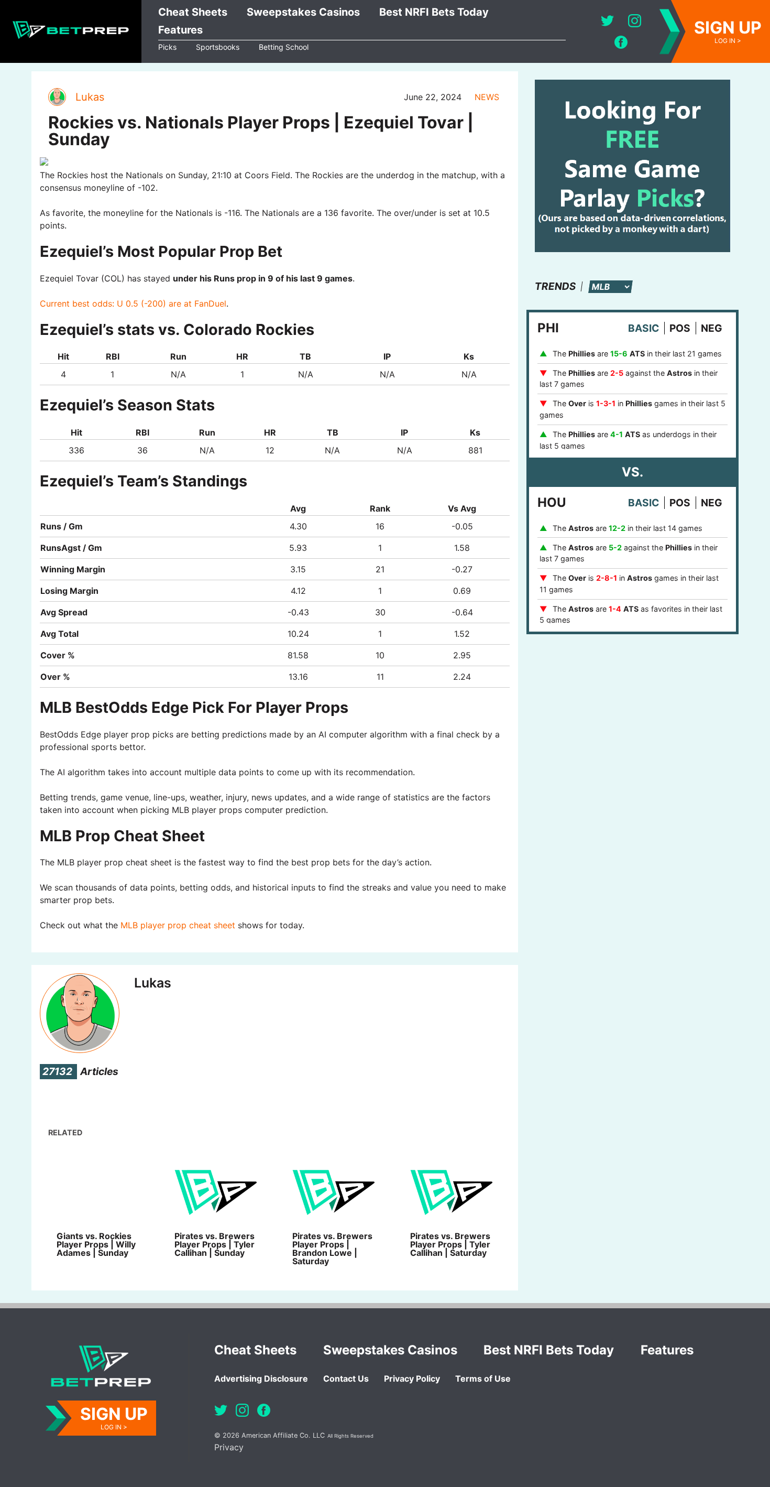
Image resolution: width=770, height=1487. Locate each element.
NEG (711, 328)
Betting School (284, 46)
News (487, 97)
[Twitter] (607, 20)
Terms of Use (483, 1378)
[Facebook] (621, 42)
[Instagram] (634, 20)
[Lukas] (56, 97)
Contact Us (346, 1378)
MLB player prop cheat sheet (177, 925)
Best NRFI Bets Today (434, 12)
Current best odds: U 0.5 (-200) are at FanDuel (133, 303)
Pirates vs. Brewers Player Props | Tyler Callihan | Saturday (450, 1244)
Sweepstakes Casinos (303, 12)
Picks (167, 46)
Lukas (89, 97)
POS (679, 328)
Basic (643, 328)
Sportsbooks (217, 46)
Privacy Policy (412, 1378)
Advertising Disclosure (261, 1378)
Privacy (229, 1447)
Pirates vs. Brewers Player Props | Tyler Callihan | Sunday (214, 1244)
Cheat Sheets (192, 12)
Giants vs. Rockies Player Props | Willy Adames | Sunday (96, 1244)
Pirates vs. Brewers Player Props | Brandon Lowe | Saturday (332, 1248)
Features (180, 30)
